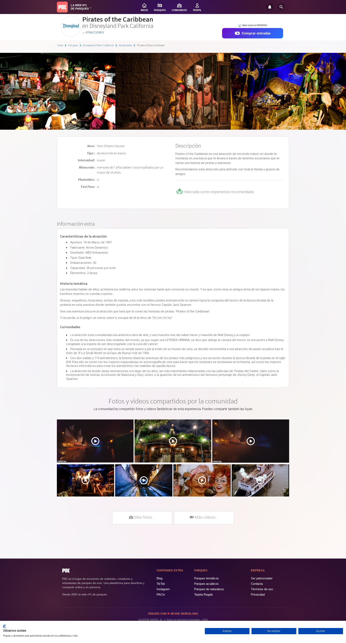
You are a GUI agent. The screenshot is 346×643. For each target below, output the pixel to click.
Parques (73, 45)
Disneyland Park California (98, 45)
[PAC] (62, 7)
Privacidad (258, 594)
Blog (159, 578)
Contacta (257, 583)
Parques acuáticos (206, 583)
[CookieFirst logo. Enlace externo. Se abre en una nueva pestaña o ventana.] (4, 626)
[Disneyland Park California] (71, 35)
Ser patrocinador (262, 578)
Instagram (163, 589)
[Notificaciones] (270, 7)
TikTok (161, 583)
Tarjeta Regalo (203, 594)
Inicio (60, 45)
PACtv (161, 594)
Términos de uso (262, 589)
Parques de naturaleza (209, 589)
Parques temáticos (206, 578)
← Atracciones (93, 32)
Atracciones (125, 45)
